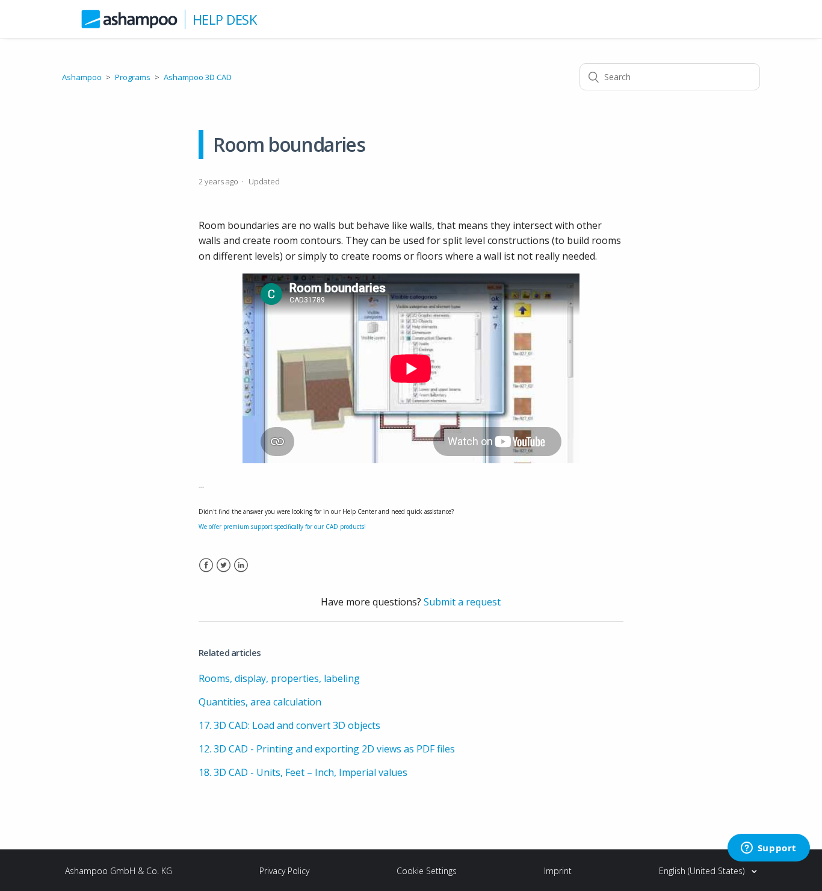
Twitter (223, 572)
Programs (132, 77)
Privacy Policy (284, 871)
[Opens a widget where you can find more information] (768, 849)
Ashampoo (82, 77)
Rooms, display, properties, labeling (279, 678)
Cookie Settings (427, 871)
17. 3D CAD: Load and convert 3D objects (289, 725)
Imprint (558, 871)
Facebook (206, 572)
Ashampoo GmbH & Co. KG (118, 871)
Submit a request (462, 601)
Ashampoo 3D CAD (198, 77)
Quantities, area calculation (260, 701)
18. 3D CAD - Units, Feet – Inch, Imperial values (303, 772)
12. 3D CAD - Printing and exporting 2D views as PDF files (327, 748)
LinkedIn (241, 572)
